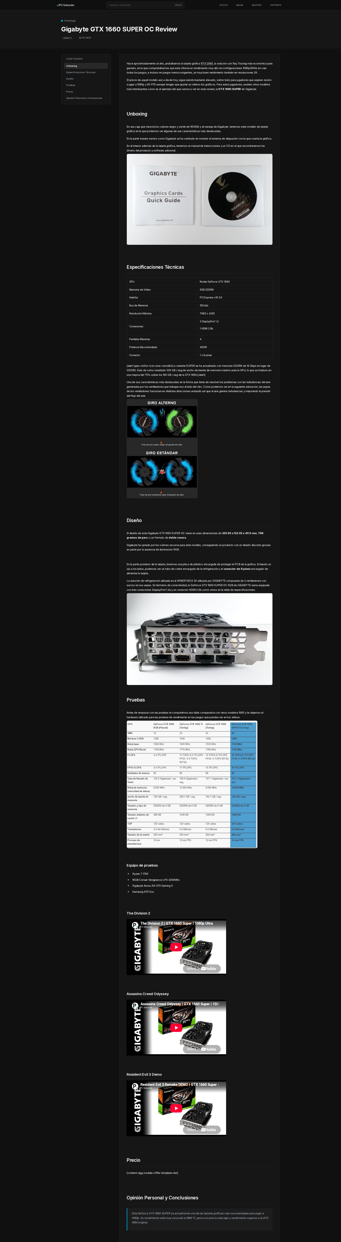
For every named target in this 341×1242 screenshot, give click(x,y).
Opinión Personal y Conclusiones (84, 98)
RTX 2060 (207, 63)
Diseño (70, 78)
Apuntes (257, 5)
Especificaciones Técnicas (81, 72)
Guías (239, 5)
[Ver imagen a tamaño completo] (200, 682)
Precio (69, 91)
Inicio (223, 5)
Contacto (275, 5)
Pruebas (70, 85)
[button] (145, 5)
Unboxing (71, 65)
